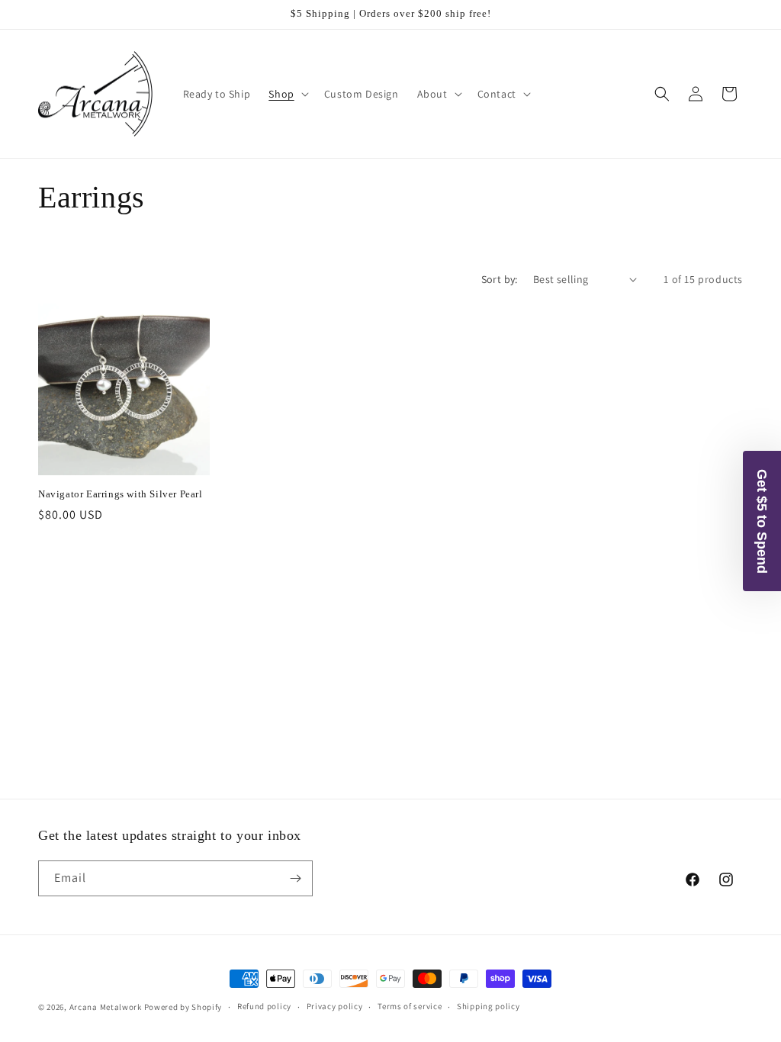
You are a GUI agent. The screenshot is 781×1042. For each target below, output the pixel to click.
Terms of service (410, 1006)
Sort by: (499, 279)
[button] (286, 94)
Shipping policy (488, 1006)
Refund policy (264, 1006)
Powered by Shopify (183, 1007)
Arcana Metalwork (105, 1007)
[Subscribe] (295, 878)
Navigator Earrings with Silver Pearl (120, 494)
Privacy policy (335, 1006)
